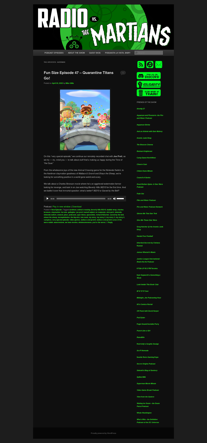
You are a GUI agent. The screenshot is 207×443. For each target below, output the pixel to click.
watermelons (59, 222)
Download (76, 206)
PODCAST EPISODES (54, 52)
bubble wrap (112, 209)
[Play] (47, 198)
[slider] (121, 198)
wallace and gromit (88, 219)
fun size (64, 212)
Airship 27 (141, 108)
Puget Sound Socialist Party (148, 324)
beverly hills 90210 (98, 209)
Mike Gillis (70, 83)
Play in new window (62, 206)
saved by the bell (117, 214)
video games (75, 219)
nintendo (118, 212)
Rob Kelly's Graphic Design (148, 344)
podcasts (72, 214)
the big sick (75, 217)
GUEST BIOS (95, 52)
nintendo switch (50, 214)
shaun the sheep (50, 217)
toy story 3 (110, 217)
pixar (66, 214)
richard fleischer (102, 214)
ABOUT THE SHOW (76, 52)
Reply (110, 222)
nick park (110, 212)
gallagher (71, 212)
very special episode (60, 219)
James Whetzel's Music (146, 252)
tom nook (84, 217)
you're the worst (98, 222)
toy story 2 (101, 217)
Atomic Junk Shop (144, 138)
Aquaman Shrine (143, 124)
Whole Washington (144, 412)
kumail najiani (89, 212)
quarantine (91, 214)
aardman (72, 209)
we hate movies (71, 222)
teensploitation (64, 217)
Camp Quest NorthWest (146, 157)
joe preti (79, 212)
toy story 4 (120, 217)
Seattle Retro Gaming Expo (147, 357)
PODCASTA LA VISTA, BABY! (117, 52)
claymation (55, 212)
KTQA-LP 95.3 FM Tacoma (147, 268)
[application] (85, 198)
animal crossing (83, 209)
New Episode (56, 209)
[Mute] (114, 198)
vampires (47, 219)
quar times (81, 214)
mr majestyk (100, 212)
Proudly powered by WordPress (103, 433)
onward (60, 214)
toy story (92, 217)
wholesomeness (85, 222)
